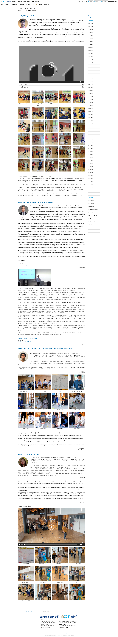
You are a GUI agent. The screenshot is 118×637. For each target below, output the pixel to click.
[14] (65, 126)
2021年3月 (90, 87)
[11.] (24, 126)
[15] (79, 126)
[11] (60, 592)
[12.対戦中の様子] (60, 420)
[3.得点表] (60, 382)
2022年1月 (90, 56)
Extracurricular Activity (92, 215)
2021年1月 (90, 93)
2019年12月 (90, 129)
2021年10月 (90, 65)
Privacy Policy (64, 633)
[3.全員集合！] (51, 97)
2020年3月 (90, 120)
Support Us (46, 4)
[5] (79, 97)
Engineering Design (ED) (93, 209)
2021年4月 (90, 84)
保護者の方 (20, 1)
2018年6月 (90, 184)
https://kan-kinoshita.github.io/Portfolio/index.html (28, 265)
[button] (51, 65)
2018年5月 (90, 187)
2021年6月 (90, 78)
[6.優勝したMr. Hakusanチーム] (43, 401)
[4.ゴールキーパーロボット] (77, 382)
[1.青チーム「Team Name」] (24, 97)
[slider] (50, 544)
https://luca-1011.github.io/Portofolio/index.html (27, 261)
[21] (24, 152)
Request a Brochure (51, 633)
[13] (51, 126)
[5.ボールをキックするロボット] (26, 401)
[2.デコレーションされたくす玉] (43, 555)
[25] (79, 152)
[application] (51, 64)
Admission (28, 4)
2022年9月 (90, 32)
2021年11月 (90, 62)
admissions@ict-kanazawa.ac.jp (47, 628)
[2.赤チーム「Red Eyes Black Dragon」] (38, 97)
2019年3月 (90, 157)
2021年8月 (90, 72)
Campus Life (14, 4)
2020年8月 (90, 108)
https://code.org (50, 241)
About (2, 4)
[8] (77, 573)
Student (90, 231)
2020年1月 (90, 126)
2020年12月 (90, 96)
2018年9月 (90, 175)
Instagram (113, 1)
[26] (24, 165)
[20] (79, 139)
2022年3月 (90, 50)
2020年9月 (90, 105)
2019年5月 (90, 151)
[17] (38, 139)
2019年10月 (90, 136)
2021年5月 (90, 81)
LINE (115, 1)
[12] (77, 592)
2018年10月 (90, 172)
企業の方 (24, 1)
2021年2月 (90, 90)
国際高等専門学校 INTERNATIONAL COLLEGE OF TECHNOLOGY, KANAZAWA (59, 616)
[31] (79, 165)
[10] (79, 113)
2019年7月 (90, 145)
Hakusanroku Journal (92, 16)
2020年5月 (90, 117)
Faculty (89, 218)
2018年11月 (90, 169)
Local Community (91, 221)
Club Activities (91, 203)
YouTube (116, 1)
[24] (65, 152)
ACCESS (85, 1)
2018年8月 (90, 178)
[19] (65, 139)
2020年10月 (90, 102)
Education (7, 4)
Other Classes (91, 224)
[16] (24, 139)
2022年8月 (90, 35)
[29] (51, 165)
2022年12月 (90, 23)
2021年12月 (90, 59)
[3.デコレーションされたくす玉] (60, 555)
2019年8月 (90, 142)
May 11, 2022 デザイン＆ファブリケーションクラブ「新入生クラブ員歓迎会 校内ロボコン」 (46, 349)
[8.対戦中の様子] (77, 401)
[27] (38, 165)
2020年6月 (90, 114)
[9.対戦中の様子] (26, 420)
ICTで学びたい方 (35, 1)
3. (50, 87)
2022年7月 (90, 38)
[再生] (20, 82)
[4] (65, 97)
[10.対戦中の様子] (43, 420)
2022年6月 (90, 41)
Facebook (109, 1)
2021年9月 (90, 68)
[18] (51, 139)
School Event (91, 227)
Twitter (111, 1)
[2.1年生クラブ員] (43, 382)
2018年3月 (90, 194)
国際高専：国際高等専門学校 (6, 1)
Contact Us (58, 633)
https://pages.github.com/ (67, 253)
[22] (38, 152)
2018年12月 (90, 166)
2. (50, 86)
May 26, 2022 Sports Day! (26, 16)
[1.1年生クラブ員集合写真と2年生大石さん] (26, 382)
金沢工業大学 (80, 1)
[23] (51, 152)
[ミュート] (80, 82)
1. (50, 84)
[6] (24, 113)
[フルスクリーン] (82, 82)
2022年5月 (90, 44)
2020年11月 (90, 99)
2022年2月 (90, 53)
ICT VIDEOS (40, 4)
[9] (65, 113)
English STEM (91, 212)
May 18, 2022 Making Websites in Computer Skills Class (35, 202)
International (21, 4)
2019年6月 (90, 148)
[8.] (51, 113)
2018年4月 (90, 190)
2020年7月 (90, 111)
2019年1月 (90, 163)
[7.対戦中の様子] (60, 401)
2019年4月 (90, 154)
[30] (65, 165)
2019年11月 (90, 133)
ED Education (91, 206)
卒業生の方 (29, 1)
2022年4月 (90, 47)
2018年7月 (90, 181)
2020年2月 (90, 123)
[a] (34, 277)
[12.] (38, 126)
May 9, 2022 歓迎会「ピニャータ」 (28, 454)
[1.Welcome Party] (26, 555)
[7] (38, 113)
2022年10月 (90, 29)
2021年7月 (90, 75)
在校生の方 (14, 1)
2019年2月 (90, 160)
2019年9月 (90, 139)
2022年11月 (90, 26)
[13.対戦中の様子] (77, 420)
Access (69, 633)
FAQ (33, 4)
